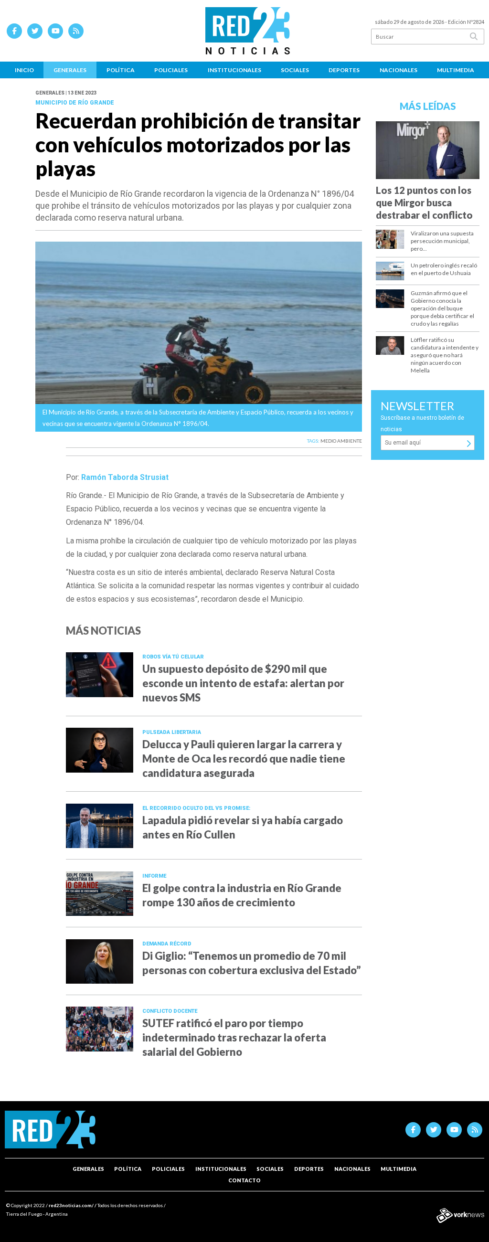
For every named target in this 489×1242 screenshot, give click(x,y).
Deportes (344, 70)
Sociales (295, 70)
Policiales (171, 70)
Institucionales (234, 70)
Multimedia (455, 70)
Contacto (244, 1180)
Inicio (24, 70)
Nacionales (398, 70)
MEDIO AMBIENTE (341, 441)
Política (120, 70)
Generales (69, 70)
